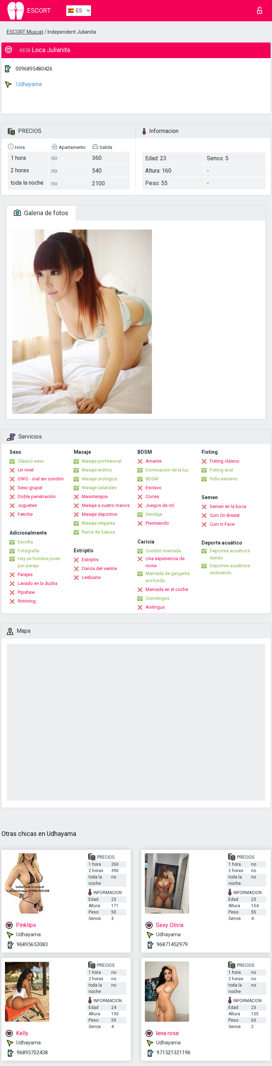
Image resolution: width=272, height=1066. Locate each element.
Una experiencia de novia (165, 562)
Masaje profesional (101, 461)
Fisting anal (221, 470)
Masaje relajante (98, 523)
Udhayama (28, 84)
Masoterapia (95, 496)
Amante (154, 461)
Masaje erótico (97, 470)
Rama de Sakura (98, 532)
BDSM (152, 478)
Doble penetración (37, 496)
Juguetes (27, 505)
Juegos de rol (160, 505)
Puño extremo (224, 478)
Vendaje (154, 514)
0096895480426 (34, 69)
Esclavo (154, 487)
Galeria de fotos (45, 213)
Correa (152, 496)
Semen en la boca (228, 506)
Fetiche (25, 514)
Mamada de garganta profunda (167, 577)
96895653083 (32, 944)
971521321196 (174, 1052)
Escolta (25, 542)
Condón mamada (163, 550)
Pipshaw (26, 592)
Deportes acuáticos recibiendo (230, 569)
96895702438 (32, 1052)
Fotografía (28, 550)
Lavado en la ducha (37, 583)
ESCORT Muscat (25, 32)
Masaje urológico (100, 478)
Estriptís (90, 559)
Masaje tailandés (99, 487)
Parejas (25, 574)
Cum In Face (222, 524)
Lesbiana (91, 577)
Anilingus (155, 607)
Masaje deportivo (100, 514)
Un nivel (26, 470)
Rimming (27, 601)
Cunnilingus (157, 598)
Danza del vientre (99, 568)
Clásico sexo (31, 461)
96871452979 (172, 944)
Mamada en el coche (167, 589)
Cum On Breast (225, 515)
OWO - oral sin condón (41, 478)
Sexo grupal (30, 487)
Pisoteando (157, 523)
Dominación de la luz (167, 470)
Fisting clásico (224, 461)
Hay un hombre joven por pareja (39, 562)
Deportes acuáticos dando (230, 554)
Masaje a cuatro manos (106, 505)
